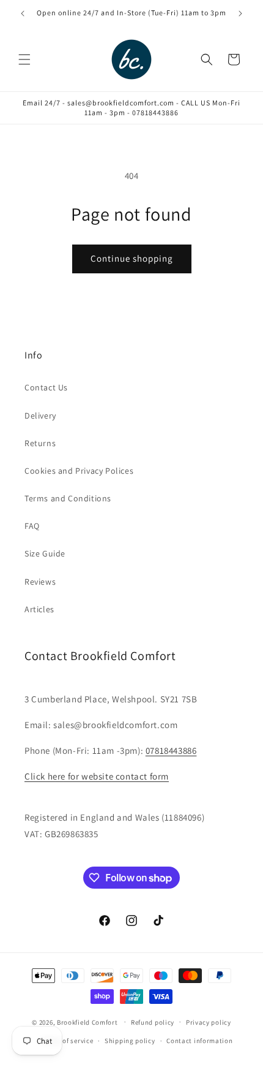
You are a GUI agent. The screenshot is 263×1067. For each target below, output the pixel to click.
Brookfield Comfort (87, 1021)
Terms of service (67, 1040)
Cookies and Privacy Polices (78, 470)
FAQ (32, 525)
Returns (40, 443)
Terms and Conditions (67, 498)
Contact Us (46, 387)
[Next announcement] (240, 13)
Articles (39, 609)
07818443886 (171, 750)
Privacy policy (208, 1022)
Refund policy (152, 1022)
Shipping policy (130, 1040)
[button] (24, 59)
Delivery (40, 415)
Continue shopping (132, 258)
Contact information (199, 1040)
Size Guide (44, 553)
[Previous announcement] (22, 13)
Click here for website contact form (96, 776)
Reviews (40, 581)
